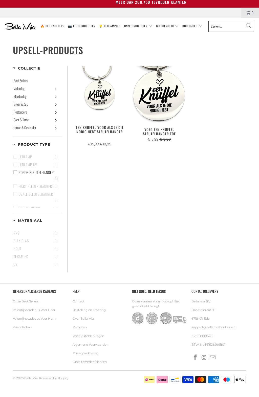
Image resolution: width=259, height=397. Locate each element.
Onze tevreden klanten (90, 362)
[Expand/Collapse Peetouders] (55, 112)
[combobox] (231, 26)
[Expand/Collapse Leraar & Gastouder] (55, 128)
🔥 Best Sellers (52, 26)
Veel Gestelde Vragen (88, 336)
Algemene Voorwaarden (91, 344)
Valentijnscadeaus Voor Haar (34, 310)
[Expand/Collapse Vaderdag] (55, 88)
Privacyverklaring (85, 353)
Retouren (80, 327)
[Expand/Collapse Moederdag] (55, 96)
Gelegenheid (165, 26)
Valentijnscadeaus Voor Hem (34, 318)
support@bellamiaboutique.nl (213, 327)
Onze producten (136, 26)
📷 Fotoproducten (81, 26)
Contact (78, 301)
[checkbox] (38, 175)
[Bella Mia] (20, 26)
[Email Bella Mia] (213, 358)
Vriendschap (22, 327)
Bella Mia (31, 378)
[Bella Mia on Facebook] (195, 358)
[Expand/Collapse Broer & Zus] (55, 104)
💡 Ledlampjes (110, 26)
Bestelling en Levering (89, 310)
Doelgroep (190, 26)
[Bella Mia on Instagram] (204, 358)
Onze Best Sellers (26, 301)
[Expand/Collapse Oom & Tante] (55, 120)
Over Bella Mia (83, 318)
